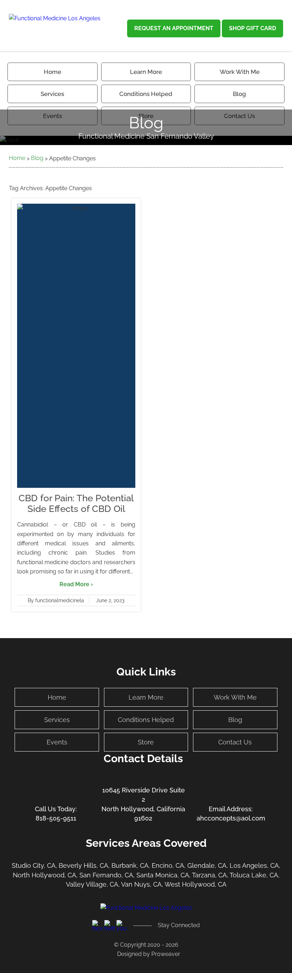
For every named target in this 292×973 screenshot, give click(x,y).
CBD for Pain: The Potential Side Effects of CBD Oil (76, 503)
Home (52, 71)
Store (146, 742)
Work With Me (240, 71)
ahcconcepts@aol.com (231, 818)
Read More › (76, 584)
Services (52, 93)
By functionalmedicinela (56, 600)
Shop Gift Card (252, 28)
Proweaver (165, 954)
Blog (239, 93)
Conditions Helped (145, 93)
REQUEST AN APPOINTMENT (173, 28)
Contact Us (235, 742)
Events (57, 742)
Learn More (146, 697)
